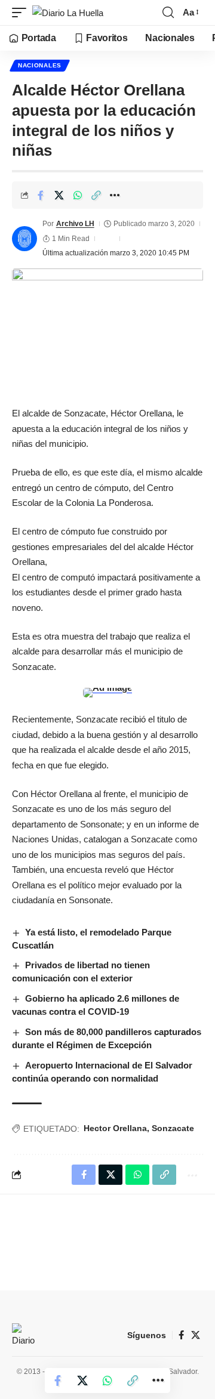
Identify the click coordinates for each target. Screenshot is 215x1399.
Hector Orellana (115, 1128)
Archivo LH (75, 224)
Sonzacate (173, 1128)
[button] (22, 13)
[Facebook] (181, 1335)
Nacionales (40, 65)
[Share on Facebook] (40, 195)
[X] (195, 1335)
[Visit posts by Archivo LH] (24, 238)
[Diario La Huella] (67, 13)
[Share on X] (59, 195)
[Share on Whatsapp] (77, 195)
